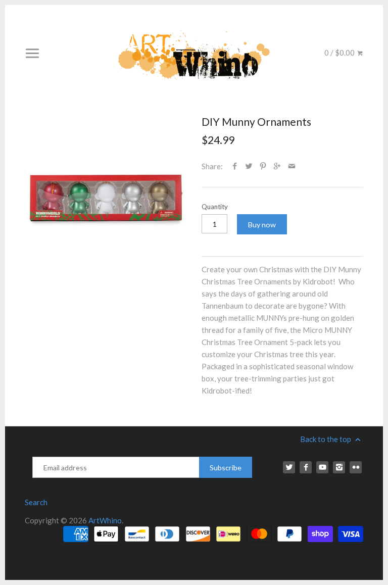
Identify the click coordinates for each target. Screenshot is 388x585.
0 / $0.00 (340, 52)
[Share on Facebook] (234, 166)
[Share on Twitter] (249, 166)
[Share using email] (292, 166)
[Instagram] (339, 467)
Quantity (215, 207)
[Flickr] (356, 467)
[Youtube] (322, 467)
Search (36, 502)
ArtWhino (105, 520)
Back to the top (326, 439)
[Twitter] (289, 467)
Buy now (262, 224)
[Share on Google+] (277, 166)
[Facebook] (306, 467)
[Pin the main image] (263, 166)
